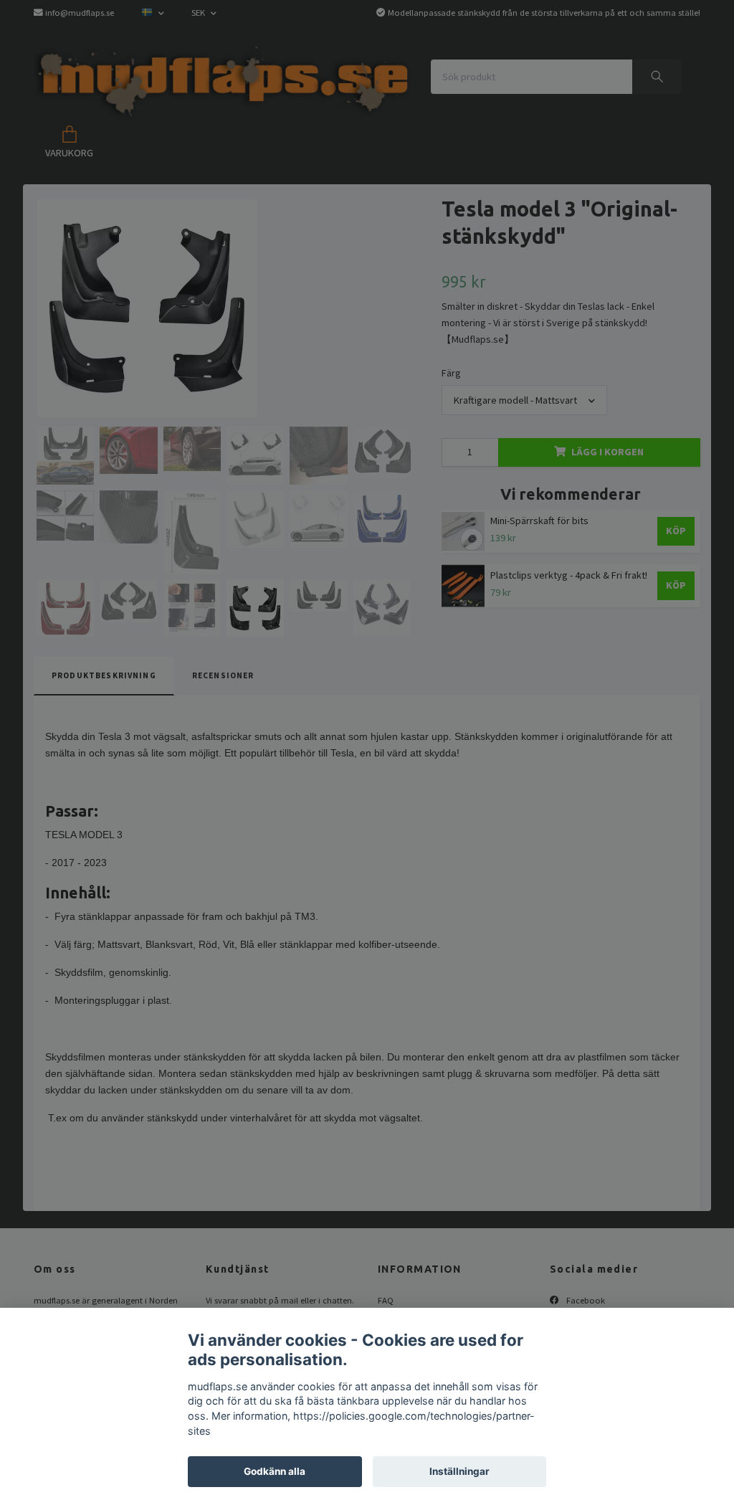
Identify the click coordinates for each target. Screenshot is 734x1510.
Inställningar (459, 1471)
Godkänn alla (274, 1471)
